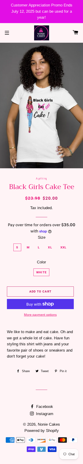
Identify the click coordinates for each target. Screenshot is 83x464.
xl (50, 247)
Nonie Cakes (49, 424)
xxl (63, 247)
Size (41, 237)
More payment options (40, 314)
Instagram (44, 414)
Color (41, 262)
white (41, 272)
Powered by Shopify (41, 430)
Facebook (44, 406)
